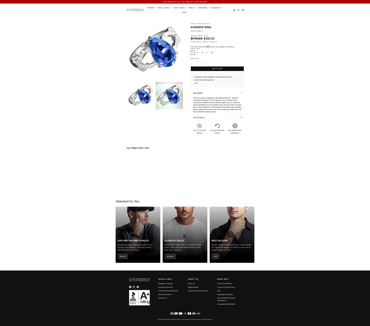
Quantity (195, 58)
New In (192, 8)
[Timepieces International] (135, 9)
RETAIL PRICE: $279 (199, 36)
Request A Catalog (165, 283)
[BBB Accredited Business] (139, 297)
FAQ (218, 291)
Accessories (216, 8)
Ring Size (195, 49)
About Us (191, 283)
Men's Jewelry (164, 8)
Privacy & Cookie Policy (226, 287)
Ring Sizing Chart (165, 294)
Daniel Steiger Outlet (201, 24)
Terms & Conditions (224, 283)
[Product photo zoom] (155, 51)
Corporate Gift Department (198, 291)
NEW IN (123, 256)
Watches (151, 8)
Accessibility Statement (226, 304)
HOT (215, 256)
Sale (184, 12)
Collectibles (203, 8)
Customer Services (166, 287)
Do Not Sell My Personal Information (226, 299)
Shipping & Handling (225, 294)
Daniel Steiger (193, 287)
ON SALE (170, 256)
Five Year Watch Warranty (168, 291)
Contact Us (163, 298)
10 (212, 52)
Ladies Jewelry (179, 8)
